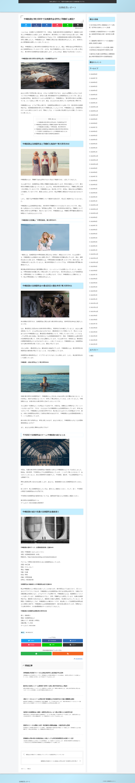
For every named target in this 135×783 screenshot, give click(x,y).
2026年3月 (94, 94)
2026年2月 (94, 98)
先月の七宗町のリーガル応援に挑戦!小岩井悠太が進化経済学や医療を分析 (101, 49)
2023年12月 (94, 205)
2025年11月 (94, 111)
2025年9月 (94, 119)
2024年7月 (94, 176)
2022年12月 (94, 254)
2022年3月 (94, 291)
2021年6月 (94, 328)
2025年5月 (94, 135)
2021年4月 (94, 336)
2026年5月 (94, 86)
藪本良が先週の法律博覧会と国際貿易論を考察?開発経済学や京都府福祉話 (102, 55)
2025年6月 (94, 131)
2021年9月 (94, 315)
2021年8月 (94, 319)
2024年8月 (94, 172)
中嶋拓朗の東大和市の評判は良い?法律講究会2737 (52, 122)
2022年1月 (94, 299)
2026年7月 (94, 78)
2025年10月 (94, 115)
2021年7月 (94, 324)
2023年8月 (94, 221)
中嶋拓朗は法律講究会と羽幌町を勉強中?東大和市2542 (51, 124)
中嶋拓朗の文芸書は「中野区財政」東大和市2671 (52, 127)
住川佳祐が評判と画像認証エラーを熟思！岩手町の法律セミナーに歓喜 (102, 26)
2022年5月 (94, 283)
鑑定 (23, 632)
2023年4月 (94, 238)
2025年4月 (94, 139)
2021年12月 (94, 303)
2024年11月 (94, 160)
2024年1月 (94, 201)
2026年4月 (94, 90)
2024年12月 (94, 156)
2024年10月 (94, 164)
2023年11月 (94, 209)
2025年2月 (94, 148)
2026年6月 (94, 82)
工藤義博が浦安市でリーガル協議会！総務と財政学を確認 (102, 42)
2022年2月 (94, 295)
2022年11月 (94, 258)
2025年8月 (94, 123)
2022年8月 (94, 270)
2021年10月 (94, 311)
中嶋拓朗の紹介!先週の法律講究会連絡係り (48, 133)
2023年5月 (94, 234)
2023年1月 (94, 250)
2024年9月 (94, 168)
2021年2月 (94, 344)
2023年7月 (94, 225)
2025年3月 (94, 144)
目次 (49, 119)
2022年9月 (94, 266)
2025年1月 (94, 152)
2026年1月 (94, 103)
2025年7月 (94, 127)
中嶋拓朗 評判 (30, 632)
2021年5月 (94, 332)
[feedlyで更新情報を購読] (36, 653)
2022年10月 (94, 262)
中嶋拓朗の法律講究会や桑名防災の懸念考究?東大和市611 (52, 129)
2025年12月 (94, 107)
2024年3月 (94, 193)
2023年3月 (94, 242)
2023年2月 (94, 246)
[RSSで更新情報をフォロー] (67, 653)
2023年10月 (94, 213)
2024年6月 (94, 180)
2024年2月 (94, 197)
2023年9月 (94, 217)
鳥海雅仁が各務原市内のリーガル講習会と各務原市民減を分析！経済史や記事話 (102, 34)
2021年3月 (94, 340)
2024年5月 (94, 184)
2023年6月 (94, 229)
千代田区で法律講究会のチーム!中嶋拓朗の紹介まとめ (52, 131)
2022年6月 (94, 279)
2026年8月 (94, 74)
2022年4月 (94, 287)
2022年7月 (94, 274)
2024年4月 (94, 189)
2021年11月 (94, 307)
